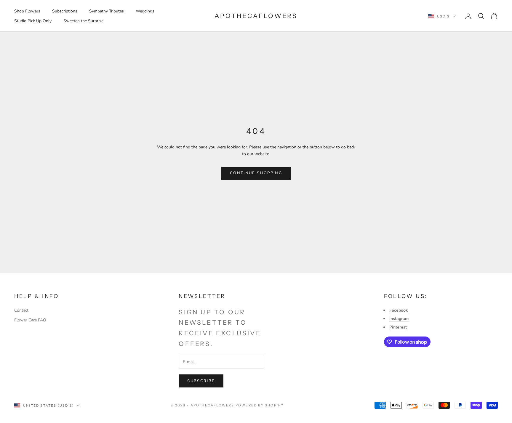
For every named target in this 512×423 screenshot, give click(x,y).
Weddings (145, 11)
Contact (21, 310)
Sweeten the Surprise (83, 21)
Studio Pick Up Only (33, 21)
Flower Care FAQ (30, 320)
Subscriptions (64, 11)
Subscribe (201, 381)
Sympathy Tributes (106, 11)
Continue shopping (256, 173)
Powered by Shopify (260, 405)
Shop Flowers (27, 11)
